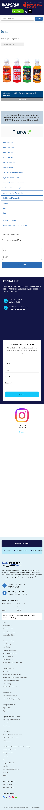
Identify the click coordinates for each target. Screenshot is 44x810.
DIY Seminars (7, 741)
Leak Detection (7, 723)
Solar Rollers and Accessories (12, 173)
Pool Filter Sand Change (10, 696)
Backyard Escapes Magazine (11, 769)
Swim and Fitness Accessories (13, 183)
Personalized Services (9, 750)
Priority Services (8, 753)
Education (5, 772)
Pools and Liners (8, 142)
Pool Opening (7, 644)
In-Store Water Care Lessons (11, 738)
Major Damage (7, 708)
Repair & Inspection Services (12, 716)
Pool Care (5, 766)
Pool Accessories (8, 168)
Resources (6, 757)
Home (5, 615)
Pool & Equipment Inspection (11, 719)
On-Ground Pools (8, 629)
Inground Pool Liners (9, 635)
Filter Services (7, 693)
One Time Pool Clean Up (10, 687)
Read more (22, 99)
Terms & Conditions (9, 221)
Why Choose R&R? (9, 781)
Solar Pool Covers (8, 163)
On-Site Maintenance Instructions (12, 662)
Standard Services (8, 641)
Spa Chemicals (7, 158)
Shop (4, 213)
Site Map (13, 618)
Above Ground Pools (9, 632)
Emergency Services (9, 705)
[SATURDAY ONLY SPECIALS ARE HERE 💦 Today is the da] (22, 470)
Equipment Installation (9, 650)
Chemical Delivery (8, 659)
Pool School (6, 732)
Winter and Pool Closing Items (13, 188)
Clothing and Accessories (11, 198)
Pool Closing (6, 647)
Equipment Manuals (8, 763)
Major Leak (6, 711)
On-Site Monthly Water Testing (12, 674)
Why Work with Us (22, 615)
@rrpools (22, 432)
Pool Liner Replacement (10, 653)
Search (39, 19)
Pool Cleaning (7, 684)
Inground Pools (7, 626)
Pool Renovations (8, 656)
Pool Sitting (6, 671)
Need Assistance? (17, 11)
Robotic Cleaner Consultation (11, 680)
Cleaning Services (8, 668)
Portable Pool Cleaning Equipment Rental (15, 677)
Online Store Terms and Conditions (14, 226)
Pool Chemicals (7, 152)
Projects (11, 615)
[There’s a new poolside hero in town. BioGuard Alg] (22, 446)
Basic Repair (6, 726)
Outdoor (5, 203)
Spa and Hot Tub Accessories (12, 193)
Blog (4, 760)
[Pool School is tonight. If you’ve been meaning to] (22, 518)
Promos (5, 775)
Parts (4, 208)
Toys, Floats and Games (11, 178)
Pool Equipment (8, 147)
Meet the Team (7, 784)
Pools (4, 623)
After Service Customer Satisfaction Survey (16, 747)
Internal (5, 618)
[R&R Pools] (10, 5)
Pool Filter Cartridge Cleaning (11, 699)
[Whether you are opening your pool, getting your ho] (22, 494)
